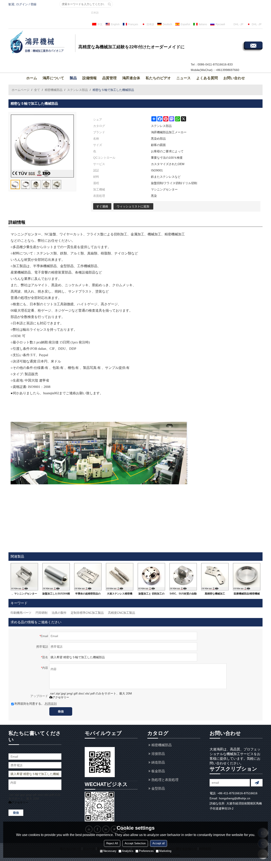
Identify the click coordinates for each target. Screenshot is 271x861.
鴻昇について (53, 78)
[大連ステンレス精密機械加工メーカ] (119, 576)
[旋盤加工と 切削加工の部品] (151, 576)
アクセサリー (61, 697)
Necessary (109, 851)
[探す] (109, 4)
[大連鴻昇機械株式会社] (41, 42)
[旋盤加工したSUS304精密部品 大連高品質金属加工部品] (56, 576)
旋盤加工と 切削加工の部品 (151, 594)
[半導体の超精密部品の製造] (88, 576)
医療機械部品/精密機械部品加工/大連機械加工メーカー (247, 594)
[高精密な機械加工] (215, 576)
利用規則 (51, 703)
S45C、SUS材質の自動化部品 (183, 594)
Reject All (112, 843)
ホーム (31, 78)
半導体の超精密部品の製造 (88, 594)
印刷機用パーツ (21, 612)
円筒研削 (41, 612)
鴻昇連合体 (131, 78)
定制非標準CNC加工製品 (87, 612)
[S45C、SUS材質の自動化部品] (183, 576)
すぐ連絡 (102, 206)
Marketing (165, 851)
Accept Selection (135, 843)
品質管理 (109, 78)
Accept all (158, 843)
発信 (61, 711)
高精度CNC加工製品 (121, 612)
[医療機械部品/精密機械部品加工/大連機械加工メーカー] (246, 576)
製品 (73, 78)
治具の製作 (59, 612)
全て (37, 90)
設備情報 (89, 78)
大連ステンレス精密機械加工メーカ (119, 594)
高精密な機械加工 (215, 593)
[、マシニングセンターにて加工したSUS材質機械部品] (24, 576)
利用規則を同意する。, (35, 703)
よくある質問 (207, 78)
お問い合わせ (234, 78)
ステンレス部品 (77, 90)
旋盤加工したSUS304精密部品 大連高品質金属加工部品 (56, 594)
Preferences (146, 851)
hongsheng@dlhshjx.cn (234, 798)
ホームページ (20, 90)
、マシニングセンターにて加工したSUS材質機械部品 (24, 594)
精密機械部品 (53, 90)
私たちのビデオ (158, 78)
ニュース (183, 78)
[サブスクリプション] (257, 782)
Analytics (127, 851)
